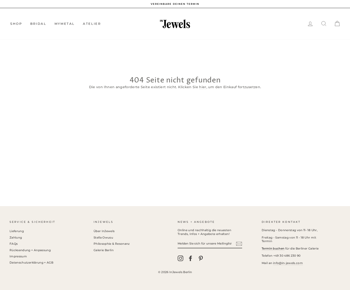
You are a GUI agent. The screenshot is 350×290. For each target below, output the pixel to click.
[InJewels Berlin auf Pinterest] (201, 258)
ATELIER (92, 23)
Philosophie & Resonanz (112, 243)
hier (202, 87)
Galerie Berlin (104, 250)
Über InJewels (104, 231)
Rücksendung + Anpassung (30, 250)
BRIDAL (38, 23)
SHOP (16, 23)
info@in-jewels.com (288, 263)
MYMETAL (65, 23)
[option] (175, 3)
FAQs (14, 243)
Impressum (18, 256)
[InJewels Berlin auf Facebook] (190, 258)
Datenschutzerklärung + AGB (31, 262)
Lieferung (17, 231)
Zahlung (16, 237)
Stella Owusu (103, 237)
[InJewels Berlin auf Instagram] (180, 258)
